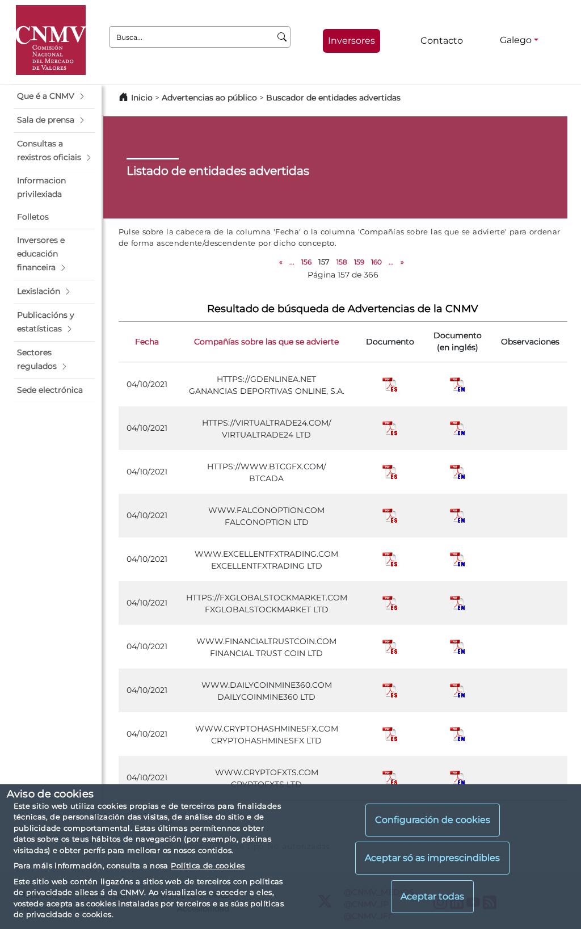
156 (306, 262)
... (291, 262)
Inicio (142, 98)
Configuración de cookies (432, 819)
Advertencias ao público (209, 98)
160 (376, 262)
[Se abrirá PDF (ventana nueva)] (389, 384)
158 (341, 262)
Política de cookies (208, 865)
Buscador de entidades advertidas (333, 98)
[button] (54, 96)
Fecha (147, 342)
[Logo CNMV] (50, 40)
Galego (516, 40)
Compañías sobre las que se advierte (266, 342)
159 (359, 262)
